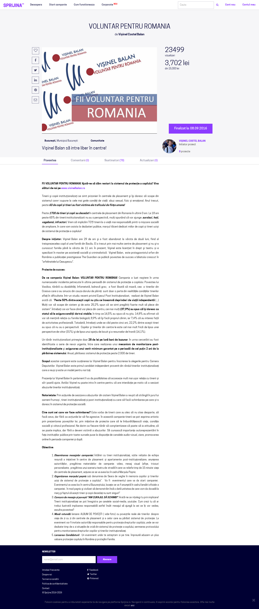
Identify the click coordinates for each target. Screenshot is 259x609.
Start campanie (58, 5)
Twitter (93, 574)
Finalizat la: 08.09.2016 (190, 128)
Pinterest (94, 579)
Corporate (109, 4)
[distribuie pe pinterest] (35, 90)
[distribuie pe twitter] (35, 70)
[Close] (254, 599)
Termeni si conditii (50, 579)
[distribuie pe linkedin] (35, 80)
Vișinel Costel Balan (192, 141)
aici (132, 605)
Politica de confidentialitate (55, 584)
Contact (46, 588)
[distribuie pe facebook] (35, 60)
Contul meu (248, 5)
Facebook (93, 570)
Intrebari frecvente (51, 570)
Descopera (36, 5)
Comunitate (97, 141)
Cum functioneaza (84, 5)
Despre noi (47, 575)
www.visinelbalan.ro (73, 188)
